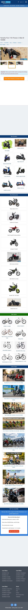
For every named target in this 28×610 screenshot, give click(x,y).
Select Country (19, 2)
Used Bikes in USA (5, 573)
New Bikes (18, 5)
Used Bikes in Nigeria (6, 590)
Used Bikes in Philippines (20, 578)
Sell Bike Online (6, 5)
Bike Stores (22, 5)
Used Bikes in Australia (6, 578)
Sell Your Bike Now (14, 531)
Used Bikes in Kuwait (6, 596)
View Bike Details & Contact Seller (14, 79)
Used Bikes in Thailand (20, 580)
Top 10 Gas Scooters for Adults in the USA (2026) (14, 503)
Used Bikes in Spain (5, 594)
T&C (17, 594)
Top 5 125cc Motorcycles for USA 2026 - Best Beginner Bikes (13, 449)
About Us (17, 589)
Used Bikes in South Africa (7, 589)
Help (17, 590)
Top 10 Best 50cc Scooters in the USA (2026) (14, 415)
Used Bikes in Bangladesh (21, 573)
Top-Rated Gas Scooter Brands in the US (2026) (13, 382)
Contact (17, 592)
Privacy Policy (21, 594)
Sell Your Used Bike (14, 509)
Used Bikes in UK (5, 575)
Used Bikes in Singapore (6, 592)
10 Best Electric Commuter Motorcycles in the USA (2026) (14, 399)
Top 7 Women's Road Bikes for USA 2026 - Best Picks (13, 431)
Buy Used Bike (12, 5)
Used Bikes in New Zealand (7, 580)
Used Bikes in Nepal (20, 577)
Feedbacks (18, 596)
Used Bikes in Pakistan (20, 575)
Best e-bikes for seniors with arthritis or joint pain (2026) (13, 466)
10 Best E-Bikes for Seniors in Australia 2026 (13, 485)
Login (23, 1)
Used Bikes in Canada (6, 577)
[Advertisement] (14, 22)
